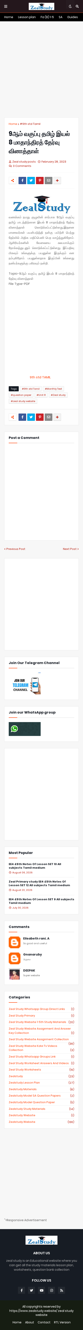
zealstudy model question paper (41, 1102)
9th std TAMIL (41, 377)
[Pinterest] (40, 180)
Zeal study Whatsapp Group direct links (41, 1009)
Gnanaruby (32, 955)
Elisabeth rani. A (36, 939)
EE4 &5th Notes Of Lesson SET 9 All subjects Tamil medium (41, 901)
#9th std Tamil (30, 124)
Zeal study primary (41, 1016)
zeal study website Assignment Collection (41, 1039)
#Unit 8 (41, 395)
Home (13, 124)
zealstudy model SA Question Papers (41, 1096)
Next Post (70, 549)
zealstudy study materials (41, 1109)
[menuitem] (8, 17)
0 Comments (22, 166)
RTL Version (62, 1322)
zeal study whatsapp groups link (41, 1057)
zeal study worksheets (41, 1070)
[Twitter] (31, 180)
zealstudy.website (41, 1122)
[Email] (48, 180)
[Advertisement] (41, 69)
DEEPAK (29, 971)
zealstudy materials (41, 1089)
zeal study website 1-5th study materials (41, 1022)
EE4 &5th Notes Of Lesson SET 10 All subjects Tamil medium (35, 866)
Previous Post (15, 549)
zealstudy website (41, 1115)
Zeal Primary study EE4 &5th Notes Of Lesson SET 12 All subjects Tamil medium (39, 883)
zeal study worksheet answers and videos (41, 1063)
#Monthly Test (53, 388)
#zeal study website (23, 401)
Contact (44, 1322)
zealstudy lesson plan (41, 1083)
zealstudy (41, 1076)
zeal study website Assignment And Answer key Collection (41, 1031)
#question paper (21, 395)
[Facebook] (22, 180)
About (29, 1322)
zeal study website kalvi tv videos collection (41, 1048)
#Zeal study (58, 395)
